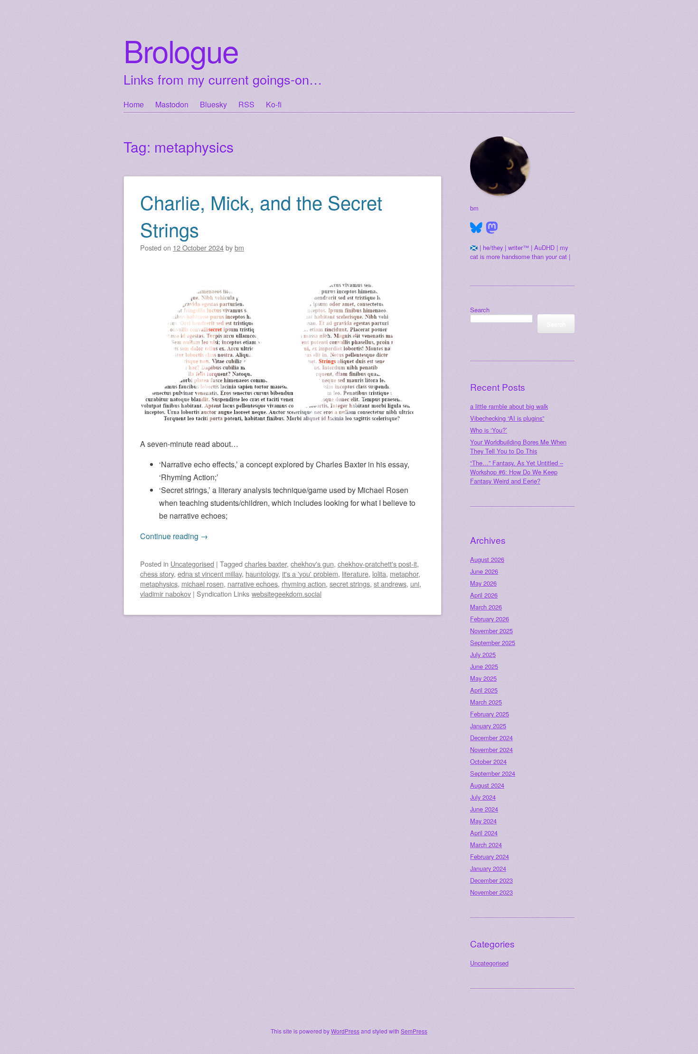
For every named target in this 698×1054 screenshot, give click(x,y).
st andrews (390, 584)
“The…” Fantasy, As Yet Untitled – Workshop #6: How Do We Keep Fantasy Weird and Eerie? (516, 471)
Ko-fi (274, 104)
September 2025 (492, 642)
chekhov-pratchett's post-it (377, 564)
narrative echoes (252, 584)
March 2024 (486, 844)
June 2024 (484, 808)
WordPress (345, 1031)
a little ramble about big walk (509, 406)
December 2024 (491, 737)
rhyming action (304, 584)
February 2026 (489, 618)
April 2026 (484, 595)
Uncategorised (192, 564)
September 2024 (492, 773)
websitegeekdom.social (286, 594)
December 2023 (491, 880)
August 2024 (487, 785)
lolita (379, 574)
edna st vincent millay (210, 574)
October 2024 (488, 761)
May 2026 (483, 583)
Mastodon (172, 104)
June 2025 (484, 666)
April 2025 (484, 690)
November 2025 (491, 630)
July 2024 (483, 797)
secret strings (350, 584)
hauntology (261, 574)
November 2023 (491, 892)
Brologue (180, 50)
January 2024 (488, 868)
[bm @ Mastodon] (492, 228)
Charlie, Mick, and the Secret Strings (261, 215)
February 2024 (489, 856)
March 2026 (486, 606)
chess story (157, 574)
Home (133, 104)
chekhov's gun (312, 564)
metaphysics (159, 584)
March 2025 (486, 701)
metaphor (404, 574)
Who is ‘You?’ (488, 430)
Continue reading (174, 536)
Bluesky (213, 104)
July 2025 (483, 654)
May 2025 (483, 678)
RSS (246, 104)
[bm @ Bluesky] (476, 228)
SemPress (414, 1031)
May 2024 (483, 820)
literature (355, 574)
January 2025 (488, 725)
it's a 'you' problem (310, 574)
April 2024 (484, 832)
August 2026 (487, 559)
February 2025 (489, 713)
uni (414, 584)
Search (480, 309)
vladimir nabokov (165, 594)
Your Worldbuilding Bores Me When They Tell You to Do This (518, 446)
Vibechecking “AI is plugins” (507, 418)
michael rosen (202, 584)
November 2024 (491, 749)
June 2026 (484, 571)
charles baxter (266, 564)
